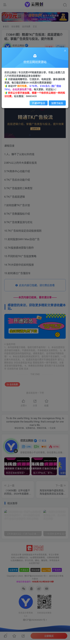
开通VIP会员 (38, 103)
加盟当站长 (57, 103)
